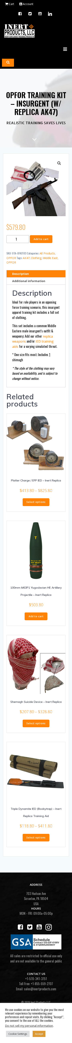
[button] (59, 163)
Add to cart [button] (36, 616)
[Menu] (64, 49)
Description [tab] (20, 274)
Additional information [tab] (28, 281)
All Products (47, 253)
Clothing (36, 258)
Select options (36, 502)
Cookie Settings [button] (17, 1034)
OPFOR (11, 258)
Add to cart (41, 239)
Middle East (50, 258)
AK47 (26, 258)
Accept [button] (39, 1034)
